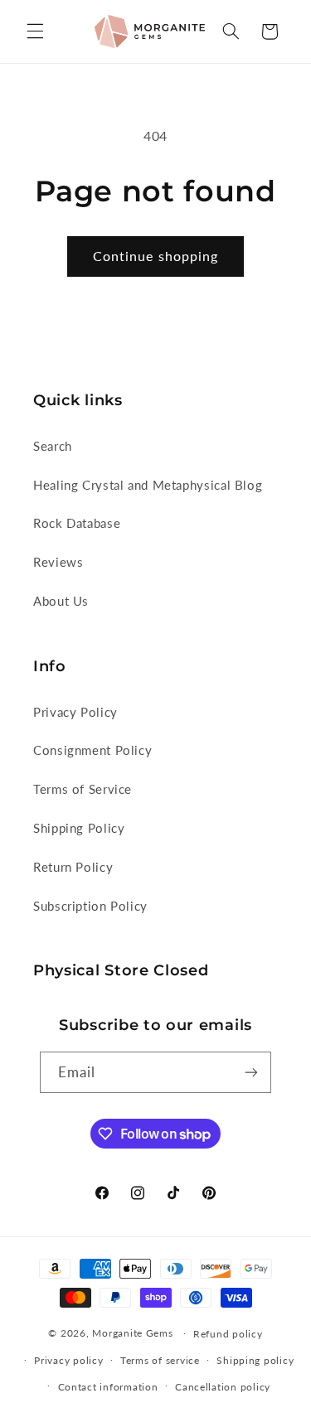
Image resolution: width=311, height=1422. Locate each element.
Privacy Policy (75, 711)
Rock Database (76, 522)
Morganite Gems (132, 1333)
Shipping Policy (78, 827)
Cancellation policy (222, 1386)
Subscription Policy (90, 905)
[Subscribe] (251, 1072)
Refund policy (228, 1333)
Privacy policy (68, 1360)
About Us (61, 600)
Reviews (58, 561)
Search (52, 445)
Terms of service (160, 1360)
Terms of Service (82, 788)
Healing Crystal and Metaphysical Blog (147, 484)
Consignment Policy (92, 749)
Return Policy (73, 866)
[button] (35, 31)
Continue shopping (155, 256)
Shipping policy (255, 1360)
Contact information (108, 1386)
